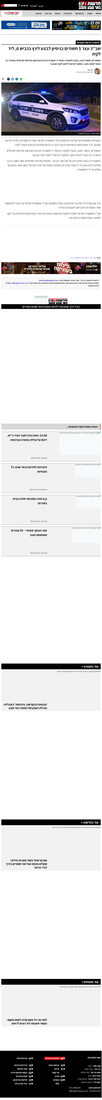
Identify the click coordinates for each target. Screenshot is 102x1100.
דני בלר (72, 258)
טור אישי (48, 13)
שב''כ (90, 258)
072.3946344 (74, 1087)
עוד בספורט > (90, 666)
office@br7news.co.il (78, 1091)
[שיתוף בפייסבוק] (16, 79)
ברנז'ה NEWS (79, 258)
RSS (57, 1083)
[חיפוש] (2, 5)
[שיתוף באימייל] (8, 79)
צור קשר (55, 1072)
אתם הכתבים (21, 1076)
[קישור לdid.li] (51, 268)
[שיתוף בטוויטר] (12, 79)
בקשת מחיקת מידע (19, 1072)
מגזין (57, 1076)
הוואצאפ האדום (52, 1058)
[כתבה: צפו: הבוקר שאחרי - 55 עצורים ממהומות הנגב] (86, 535)
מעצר (94, 258)
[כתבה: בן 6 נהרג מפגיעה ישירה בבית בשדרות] (88, 502)
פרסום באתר (53, 1065)
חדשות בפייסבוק (20, 1079)
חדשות (98, 13)
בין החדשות (79, 13)
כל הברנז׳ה (68, 13)
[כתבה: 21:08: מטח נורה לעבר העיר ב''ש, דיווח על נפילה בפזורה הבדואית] (80, 443)
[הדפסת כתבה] (3, 78)
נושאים (56, 1079)
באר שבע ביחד (21, 1083)
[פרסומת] (76, 25)
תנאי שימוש (22, 1068)
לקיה (86, 258)
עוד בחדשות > (89, 822)
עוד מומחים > (90, 982)
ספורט (89, 13)
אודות (56, 1068)
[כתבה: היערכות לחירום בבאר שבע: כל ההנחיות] (88, 470)
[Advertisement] (51, 241)
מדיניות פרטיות (20, 1065)
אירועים (39, 13)
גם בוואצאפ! (22, 1058)
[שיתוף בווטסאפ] (21, 79)
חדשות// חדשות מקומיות (88, 42)
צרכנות (57, 13)
